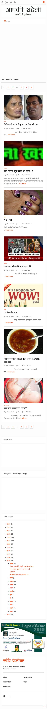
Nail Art (8, 219)
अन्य (5, 217)
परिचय (5, 677)
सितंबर (12, 584)
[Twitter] (11, 2)
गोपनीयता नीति (28, 677)
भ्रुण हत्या (6, 405)
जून (11, 594)
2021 (9, 541)
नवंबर (11, 578)
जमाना (5, 168)
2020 (9, 544)
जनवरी (12, 611)
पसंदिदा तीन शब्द (10, 312)
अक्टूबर (12, 581)
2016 (9, 557)
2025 (9, 527)
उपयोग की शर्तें (7, 682)
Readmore (11, 135)
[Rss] (15, 2)
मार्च (11, 605)
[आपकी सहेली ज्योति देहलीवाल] (23, 16)
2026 (9, 524)
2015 (9, 561)
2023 (9, 534)
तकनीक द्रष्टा (7, 686)
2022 (9, 537)
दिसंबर (12, 563)
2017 (9, 554)
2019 (9, 547)
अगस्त (12, 588)
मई (11, 598)
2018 (9, 551)
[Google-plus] (6, 2)
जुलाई (11, 591)
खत (5, 122)
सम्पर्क (25, 682)
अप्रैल (12, 601)
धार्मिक (5, 263)
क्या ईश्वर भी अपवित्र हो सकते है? (17, 266)
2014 (9, 615)
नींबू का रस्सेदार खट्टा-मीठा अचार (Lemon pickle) (22, 360)
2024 (9, 531)
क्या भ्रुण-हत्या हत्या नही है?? (15, 408)
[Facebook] (2, 2)
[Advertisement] (23, 51)
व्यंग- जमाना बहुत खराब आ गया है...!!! (19, 170)
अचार (5, 356)
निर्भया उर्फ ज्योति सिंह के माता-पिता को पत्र (21, 124)
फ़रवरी (12, 608)
